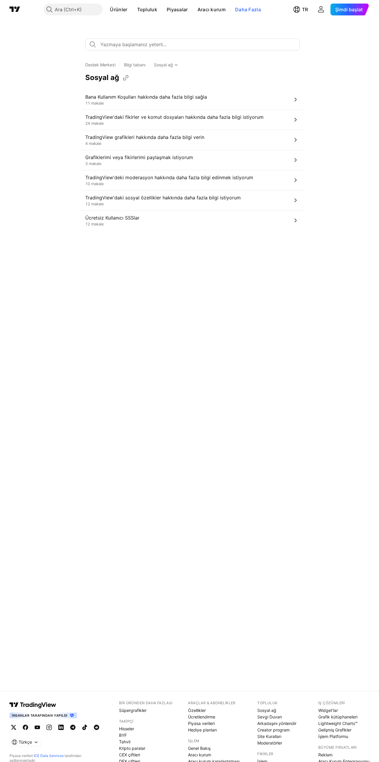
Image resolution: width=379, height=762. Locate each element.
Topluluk (147, 9)
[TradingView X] (13, 727)
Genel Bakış (199, 748)
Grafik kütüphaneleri (337, 716)
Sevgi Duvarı (269, 716)
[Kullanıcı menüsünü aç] (321, 9)
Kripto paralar (132, 748)
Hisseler (126, 728)
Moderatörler (269, 742)
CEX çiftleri (129, 754)
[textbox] (195, 44)
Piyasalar (177, 9)
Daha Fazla (248, 9)
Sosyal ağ (266, 710)
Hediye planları (202, 729)
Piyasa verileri (201, 723)
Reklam (325, 754)
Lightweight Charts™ (338, 723)
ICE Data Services (49, 755)
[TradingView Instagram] (49, 727)
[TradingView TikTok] (85, 727)
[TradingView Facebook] (25, 727)
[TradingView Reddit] (96, 727)
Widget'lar (328, 710)
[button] (132, 9)
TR (305, 9)
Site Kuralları (269, 736)
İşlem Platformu (333, 736)
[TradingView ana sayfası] (14, 9)
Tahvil (124, 741)
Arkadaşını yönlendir (276, 723)
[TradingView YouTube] (37, 727)
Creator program (273, 729)
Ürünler (118, 9)
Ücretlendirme (201, 716)
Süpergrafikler (133, 710)
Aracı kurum (211, 9)
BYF (123, 735)
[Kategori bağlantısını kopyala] (125, 77)
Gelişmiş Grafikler (334, 729)
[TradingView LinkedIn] (61, 727)
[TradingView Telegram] (73, 727)
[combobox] (192, 44)
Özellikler (197, 710)
